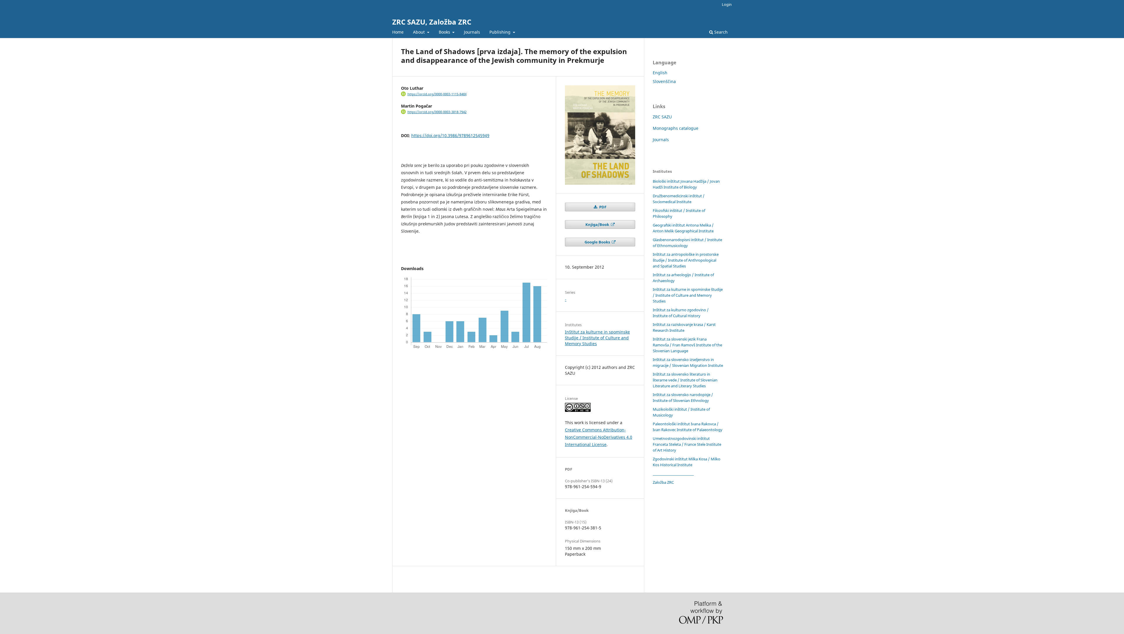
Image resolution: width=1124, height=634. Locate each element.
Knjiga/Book (597, 224)
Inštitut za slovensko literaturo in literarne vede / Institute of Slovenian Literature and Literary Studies (685, 380)
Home (398, 32)
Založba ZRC (663, 482)
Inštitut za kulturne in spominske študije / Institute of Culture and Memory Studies (597, 337)
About (419, 32)
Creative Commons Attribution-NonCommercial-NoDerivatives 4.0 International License (598, 437)
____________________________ (673, 473)
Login (727, 4)
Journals (472, 32)
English (660, 72)
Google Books (598, 242)
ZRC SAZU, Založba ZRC (431, 22)
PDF (602, 207)
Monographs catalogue (675, 128)
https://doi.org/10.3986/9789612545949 (450, 135)
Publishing (500, 32)
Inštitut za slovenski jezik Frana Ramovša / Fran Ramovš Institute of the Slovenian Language (687, 344)
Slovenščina (664, 81)
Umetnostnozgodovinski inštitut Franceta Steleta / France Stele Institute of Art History (687, 444)
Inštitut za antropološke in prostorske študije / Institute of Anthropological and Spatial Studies (686, 260)
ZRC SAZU (662, 117)
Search (720, 32)
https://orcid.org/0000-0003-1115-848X (437, 94)
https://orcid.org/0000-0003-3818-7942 (437, 112)
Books (445, 32)
